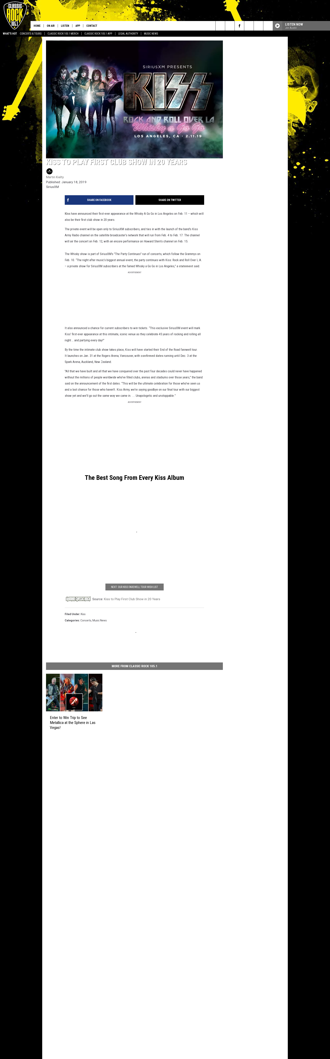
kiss (83, 614)
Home (37, 25)
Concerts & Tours (31, 33)
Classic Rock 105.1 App (98, 33)
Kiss (67, 213)
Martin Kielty (55, 177)
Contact (91, 25)
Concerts (85, 620)
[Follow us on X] (268, 26)
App (77, 25)
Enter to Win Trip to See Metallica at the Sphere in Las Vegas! (72, 722)
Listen (65, 25)
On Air (51, 25)
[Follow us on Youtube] (258, 26)
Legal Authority (128, 33)
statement (186, 266)
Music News (151, 33)
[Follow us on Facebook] (239, 26)
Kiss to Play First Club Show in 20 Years (132, 599)
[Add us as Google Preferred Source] (230, 26)
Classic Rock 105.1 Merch (63, 33)
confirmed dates (152, 356)
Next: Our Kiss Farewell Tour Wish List (134, 587)
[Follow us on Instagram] (249, 26)
